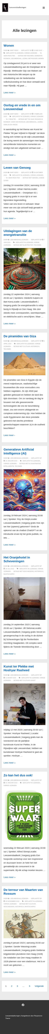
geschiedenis (28, 571)
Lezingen (20, 53)
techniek (37, 245)
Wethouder (33, 58)
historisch (35, 346)
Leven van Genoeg (17, 167)
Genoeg (35, 178)
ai (29, 463)
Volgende (39, 986)
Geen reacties (9, 56)
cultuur (26, 346)
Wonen (9, 45)
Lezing (24, 58)
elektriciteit (28, 245)
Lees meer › (9, 435)
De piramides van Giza (20, 336)
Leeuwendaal (16, 58)
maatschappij (9, 574)
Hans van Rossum (18, 122)
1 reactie (12, 119)
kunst (33, 680)
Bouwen (30, 56)
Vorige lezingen (30, 53)
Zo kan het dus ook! (18, 775)
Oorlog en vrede (10, 125)
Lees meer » (9, 92)
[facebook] (23, 1005)
